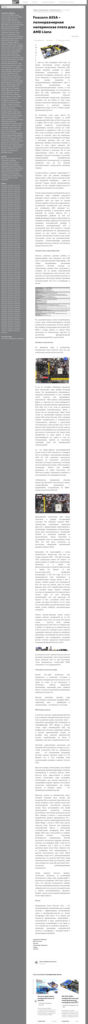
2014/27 (17, 259)
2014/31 (4, 263)
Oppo (18, 90)
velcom (11, 129)
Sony (7, 117)
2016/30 (4, 321)
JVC (9, 61)
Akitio (20, 17)
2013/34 (10, 234)
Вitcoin (17, 143)
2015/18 (17, 284)
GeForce (14, 48)
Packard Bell (5, 94)
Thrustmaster (5, 125)
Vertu (3, 131)
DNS (21, 38)
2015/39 (17, 298)
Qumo (11, 106)
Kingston (4, 63)
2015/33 (17, 294)
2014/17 (10, 253)
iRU (18, 59)
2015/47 (10, 303)
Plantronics (10, 98)
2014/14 (17, 251)
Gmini (8, 52)
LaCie (19, 63)
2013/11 (4, 220)
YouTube (12, 141)
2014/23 (10, 257)
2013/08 (4, 218)
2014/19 (4, 255)
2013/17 (4, 224)
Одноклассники (17, 145)
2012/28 (17, 199)
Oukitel (16, 92)
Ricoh (19, 106)
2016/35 (17, 323)
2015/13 (4, 282)
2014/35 (10, 265)
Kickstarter (14, 61)
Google (13, 52)
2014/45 (17, 271)
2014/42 (17, 269)
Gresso (8, 54)
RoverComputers (6, 110)
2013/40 (10, 238)
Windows (10, 137)
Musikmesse (8, 83)
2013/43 (10, 240)
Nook (9, 86)
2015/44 (10, 302)
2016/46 (10, 331)
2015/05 (10, 276)
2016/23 (4, 317)
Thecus (20, 123)
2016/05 (10, 307)
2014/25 (4, 259)
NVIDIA (13, 86)
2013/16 (17, 222)
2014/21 (17, 255)
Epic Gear (4, 148)
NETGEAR (4, 152)
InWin (16, 57)
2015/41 (10, 300)
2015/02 (10, 274)
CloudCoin (11, 32)
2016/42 (4, 329)
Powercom (10, 102)
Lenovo (19, 65)
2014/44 (10, 271)
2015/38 (10, 298)
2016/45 (4, 331)
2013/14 (4, 222)
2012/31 (17, 201)
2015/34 (4, 296)
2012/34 (17, 203)
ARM (2, 24)
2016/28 (10, 319)
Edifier (7, 40)
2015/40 (4, 300)
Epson (17, 40)
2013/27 (4, 230)
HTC (10, 55)
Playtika (3, 147)
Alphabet (15, 19)
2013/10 (17, 218)
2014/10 (10, 249)
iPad (5, 59)
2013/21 (10, 226)
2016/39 (4, 327)
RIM (2, 108)
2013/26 (17, 228)
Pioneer (3, 98)
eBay (2, 40)
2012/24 (10, 197)
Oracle (3, 92)
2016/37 (10, 325)
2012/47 (4, 212)
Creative (9, 36)
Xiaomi (8, 139)
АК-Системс (10, 143)
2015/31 (4, 294)
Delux (12, 38)
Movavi (10, 81)
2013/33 (4, 234)
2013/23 (17, 226)
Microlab (4, 75)
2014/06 (4, 247)
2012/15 (10, 191)
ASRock (7, 24)
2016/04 (4, 307)
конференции (12, 338)
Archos (14, 23)
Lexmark (9, 67)
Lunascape (15, 69)
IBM (19, 55)
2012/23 (4, 197)
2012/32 (4, 203)
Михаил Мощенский (7, 172)
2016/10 (4, 311)
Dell (9, 38)
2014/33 (17, 263)
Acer (8, 15)
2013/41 (17, 238)
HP (8, 55)
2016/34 (10, 323)
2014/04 (10, 245)
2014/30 (17, 261)
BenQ (7, 26)
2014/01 (10, 243)
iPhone (10, 59)
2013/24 (4, 228)
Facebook (15, 42)
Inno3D (16, 148)
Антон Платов (13, 162)
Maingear (9, 71)
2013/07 (17, 216)
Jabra (21, 59)
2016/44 (17, 329)
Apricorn (8, 23)
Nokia (14, 85)
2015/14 (10, 282)
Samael (7, 158)
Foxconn (19, 44)
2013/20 (4, 226)
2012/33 (10, 203)
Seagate (4, 114)
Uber (15, 127)
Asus (11, 24)
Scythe (18, 112)
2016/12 (17, 311)
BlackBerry (4, 28)
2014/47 (10, 272)
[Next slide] (76, 1001)
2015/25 (4, 290)
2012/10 (17, 187)
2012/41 (4, 209)
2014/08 (17, 247)
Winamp (4, 137)
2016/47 (17, 331)
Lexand (3, 67)
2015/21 (17, 286)
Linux (3, 69)
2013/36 (4, 236)
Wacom (14, 133)
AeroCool (15, 17)
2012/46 (17, 210)
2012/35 (4, 205)
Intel (12, 57)
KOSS (9, 63)
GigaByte (18, 50)
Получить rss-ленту (67, 2)
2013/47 (17, 241)
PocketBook (5, 100)
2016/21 (10, 315)
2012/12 (10, 189)
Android (13, 21)
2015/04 (4, 276)
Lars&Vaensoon (12, 150)
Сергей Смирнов (6, 178)
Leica (15, 65)
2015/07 (4, 278)
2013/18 (10, 224)
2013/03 (10, 214)
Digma (17, 38)
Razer (15, 106)
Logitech (8, 69)
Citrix (16, 30)
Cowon (3, 36)
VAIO (7, 129)
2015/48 (17, 303)
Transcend (4, 127)
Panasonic (16, 94)
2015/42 (17, 300)
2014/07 (10, 247)
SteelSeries (10, 119)
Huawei (15, 55)
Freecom (4, 46)
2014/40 (4, 269)
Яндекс (9, 147)
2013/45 (4, 241)
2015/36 (17, 296)
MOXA (16, 81)
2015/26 (10, 290)
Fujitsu (15, 46)
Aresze (19, 147)
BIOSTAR (16, 26)
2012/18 (10, 193)
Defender (4, 38)
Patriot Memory (6, 96)
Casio (8, 30)
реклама (20, 338)
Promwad (16, 104)
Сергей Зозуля (6, 176)
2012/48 (10, 212)
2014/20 (10, 255)
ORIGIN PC (9, 92)
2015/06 (17, 276)
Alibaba (8, 19)
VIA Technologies (10, 131)
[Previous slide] (35, 1001)
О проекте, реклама (48, 2)
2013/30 (4, 232)
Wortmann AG (18, 137)
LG (13, 67)
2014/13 (10, 251)
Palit (11, 94)
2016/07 (4, 309)
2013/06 (10, 216)
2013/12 (10, 220)
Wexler (14, 135)
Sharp (9, 114)
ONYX (3, 90)
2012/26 (4, 199)
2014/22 (4, 257)
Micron (9, 75)
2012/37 (17, 205)
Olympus (16, 88)
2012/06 (10, 185)
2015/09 (17, 278)
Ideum (3, 57)
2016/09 (17, 309)
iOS (2, 59)
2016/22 (17, 315)
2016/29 (17, 319)
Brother (16, 28)
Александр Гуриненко (40, 945)
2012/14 (4, 191)
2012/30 (10, 201)
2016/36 (4, 325)
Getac (8, 50)
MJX (15, 77)
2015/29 (10, 292)
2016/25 (17, 317)
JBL (6, 61)
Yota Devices (5, 141)
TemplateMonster (7, 123)
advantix (4, 17)
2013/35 (17, 234)
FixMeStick (4, 44)
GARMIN (20, 46)
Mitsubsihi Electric (7, 77)
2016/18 (4, 315)
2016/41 (17, 327)
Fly (15, 44)
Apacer (14, 147)
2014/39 (17, 267)
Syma (7, 121)
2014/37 (4, 267)
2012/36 (10, 205)
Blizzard (10, 28)
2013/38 (17, 236)
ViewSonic (4, 133)
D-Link (14, 36)
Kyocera (14, 63)
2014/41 (10, 269)
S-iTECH (15, 110)
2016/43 (10, 329)
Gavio (9, 48)
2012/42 (10, 209)
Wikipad (19, 135)
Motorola (12, 79)
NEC (14, 83)
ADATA (12, 15)
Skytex (20, 116)
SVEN (3, 121)
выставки (4, 338)
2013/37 (10, 236)
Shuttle (14, 114)
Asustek (16, 24)
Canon (3, 30)
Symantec (12, 121)
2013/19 (17, 224)
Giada (13, 50)
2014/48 (17, 272)
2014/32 (10, 263)
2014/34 (4, 265)
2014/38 (10, 267)
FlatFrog (11, 44)
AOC (17, 21)
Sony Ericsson (14, 117)
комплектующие (43, 10)
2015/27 (17, 290)
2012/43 (17, 209)
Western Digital (6, 135)
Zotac (18, 141)
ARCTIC (19, 23)
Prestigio (17, 102)
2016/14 (10, 313)
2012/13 (17, 189)
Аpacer (3, 143)
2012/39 (10, 207)
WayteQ (20, 133)
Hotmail (3, 55)
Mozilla (20, 81)
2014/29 (10, 261)
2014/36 (17, 265)
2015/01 (4, 274)
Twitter (11, 127)
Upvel (3, 129)
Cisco (12, 30)
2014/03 (4, 245)
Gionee (3, 52)
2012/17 (4, 193)
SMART (3, 117)
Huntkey (10, 148)
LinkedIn (17, 67)
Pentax (14, 96)
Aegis (9, 17)
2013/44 (17, 240)
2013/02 (4, 214)
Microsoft (15, 75)
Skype (15, 116)
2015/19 (4, 286)
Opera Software (11, 90)
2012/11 (4, 189)
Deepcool (20, 36)
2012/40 (17, 207)
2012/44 (4, 210)
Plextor (17, 98)
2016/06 (17, 307)
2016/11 (10, 311)
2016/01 (4, 305)
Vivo (9, 133)
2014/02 (17, 243)
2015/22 (4, 288)
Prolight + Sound (6, 104)
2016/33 (4, 323)
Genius (3, 50)
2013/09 (10, 218)
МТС (10, 145)
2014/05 (17, 245)
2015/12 (17, 280)
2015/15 (17, 282)
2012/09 (10, 187)
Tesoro (10, 152)
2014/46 (4, 272)
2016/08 (10, 309)
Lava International (7, 65)
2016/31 (10, 321)
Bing (11, 26)
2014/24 (17, 257)
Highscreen (14, 54)
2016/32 (17, 321)
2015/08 (10, 278)
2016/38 (17, 325)
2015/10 (4, 280)
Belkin (3, 26)
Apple (3, 23)
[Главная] (15, 2)
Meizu (14, 71)
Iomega (20, 57)
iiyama (8, 57)
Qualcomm (4, 106)
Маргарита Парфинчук (14, 170)
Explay (10, 42)
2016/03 (17, 305)
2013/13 (17, 220)
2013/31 (10, 232)
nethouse (19, 83)
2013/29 (17, 230)
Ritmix (6, 108)
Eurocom (4, 42)
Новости (34, 2)
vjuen (12, 158)
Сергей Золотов (16, 176)
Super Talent (19, 119)
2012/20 (4, 195)
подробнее (41, 1021)
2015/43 (4, 302)
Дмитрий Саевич (15, 166)
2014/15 (4, 253)
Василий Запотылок (7, 164)
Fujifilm (9, 46)
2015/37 (4, 298)
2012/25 (17, 197)
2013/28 (10, 230)
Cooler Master (10, 34)
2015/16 (4, 284)
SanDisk (10, 112)
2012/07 (17, 185)
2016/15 (17, 313)
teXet (15, 123)
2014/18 (17, 253)
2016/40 (10, 327)
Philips (19, 96)
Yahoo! (19, 139)
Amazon (3, 21)
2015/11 (10, 280)
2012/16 (17, 191)
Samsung (4, 112)
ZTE (22, 141)
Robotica (12, 108)
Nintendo (9, 85)
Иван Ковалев (5, 168)
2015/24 (17, 288)
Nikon (3, 85)
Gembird (20, 48)
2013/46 (10, 241)
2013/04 (17, 214)
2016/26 (4, 319)
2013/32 (17, 232)
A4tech (3, 15)
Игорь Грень (15, 168)
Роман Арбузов (15, 174)
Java (2, 61)
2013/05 (4, 216)
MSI (2, 83)
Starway (3, 119)
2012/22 (17, 195)
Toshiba (13, 125)
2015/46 (4, 303)
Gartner (3, 48)
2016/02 (10, 305)
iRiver (14, 59)
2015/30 (17, 292)
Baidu (21, 24)
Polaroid (4, 102)
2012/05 (4, 185)
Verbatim (18, 129)
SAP (14, 112)
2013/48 (4, 243)
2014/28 (4, 261)
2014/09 (4, 249)
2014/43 (4, 271)
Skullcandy (9, 116)
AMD (8, 21)
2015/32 (10, 294)
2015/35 (10, 296)
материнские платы (54, 10)
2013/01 (17, 212)
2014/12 (4, 251)
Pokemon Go (14, 100)
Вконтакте (4, 145)
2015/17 (10, 284)
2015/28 (4, 292)
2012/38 (4, 207)
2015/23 (10, 288)
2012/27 (10, 199)
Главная (25, 2)
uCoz (19, 127)
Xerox (3, 139)
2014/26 (10, 259)
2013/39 (4, 238)
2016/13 (4, 313)
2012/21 (10, 195)
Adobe (17, 15)
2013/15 (10, 222)
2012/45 (10, 210)
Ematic (12, 40)
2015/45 (17, 302)
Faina (3, 158)
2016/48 (4, 332)
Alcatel (3, 19)
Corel (17, 34)
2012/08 (4, 187)
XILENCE (13, 139)
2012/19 (17, 193)
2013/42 (4, 240)
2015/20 (10, 286)
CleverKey (4, 32)
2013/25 (10, 228)
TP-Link (18, 125)
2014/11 (17, 249)
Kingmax (4, 150)
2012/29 (4, 201)
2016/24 (10, 317)
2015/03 (17, 274)
